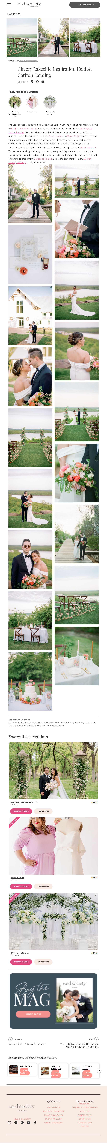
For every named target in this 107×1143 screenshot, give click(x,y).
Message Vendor (21, 811)
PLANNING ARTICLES (53, 1115)
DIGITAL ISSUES (85, 1115)
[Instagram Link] (9, 1123)
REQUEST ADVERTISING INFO (85, 1107)
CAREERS (85, 1126)
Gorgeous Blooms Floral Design (64, 136)
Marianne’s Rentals (43, 158)
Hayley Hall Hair (89, 147)
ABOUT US (84, 1111)
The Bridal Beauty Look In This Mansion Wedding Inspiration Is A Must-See (79, 1045)
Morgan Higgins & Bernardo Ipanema (26, 1044)
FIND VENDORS (85, 5)
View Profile (43, 811)
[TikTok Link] (35, 1123)
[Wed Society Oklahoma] (29, 4)
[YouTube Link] (28, 1123)
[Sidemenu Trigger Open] (9, 4)
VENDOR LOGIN (85, 1122)
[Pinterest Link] (22, 1123)
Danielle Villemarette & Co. (28, 61)
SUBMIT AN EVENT (53, 1119)
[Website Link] (22, 1111)
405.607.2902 (84, 1103)
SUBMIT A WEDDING (53, 1122)
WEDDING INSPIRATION (53, 1111)
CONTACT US (85, 1119)
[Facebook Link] (16, 1123)
